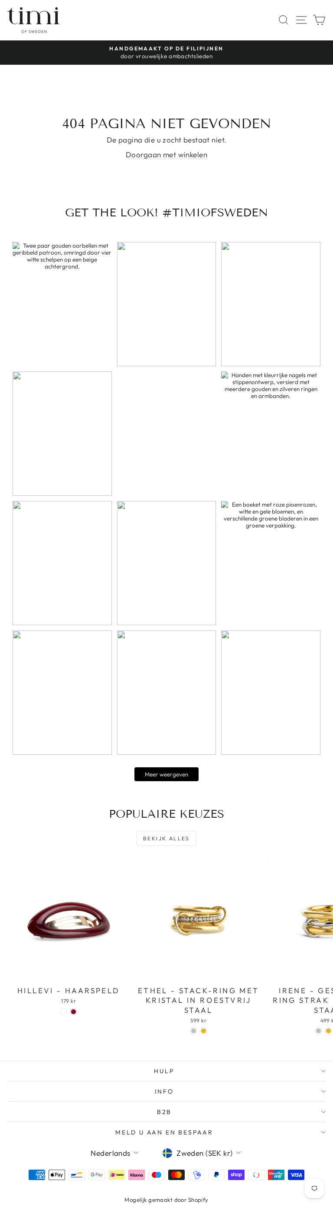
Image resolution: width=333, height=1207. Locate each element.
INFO (164, 1091)
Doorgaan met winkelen (166, 154)
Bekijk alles (166, 838)
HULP (164, 1071)
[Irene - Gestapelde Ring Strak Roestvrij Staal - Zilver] (318, 1031)
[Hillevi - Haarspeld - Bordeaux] (73, 1011)
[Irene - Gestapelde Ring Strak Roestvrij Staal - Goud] (328, 1031)
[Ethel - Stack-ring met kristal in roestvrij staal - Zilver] (193, 1031)
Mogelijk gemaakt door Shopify (166, 1199)
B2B (164, 1112)
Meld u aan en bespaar (164, 1132)
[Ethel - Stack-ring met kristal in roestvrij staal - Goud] (203, 1031)
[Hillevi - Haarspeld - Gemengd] (63, 1011)
